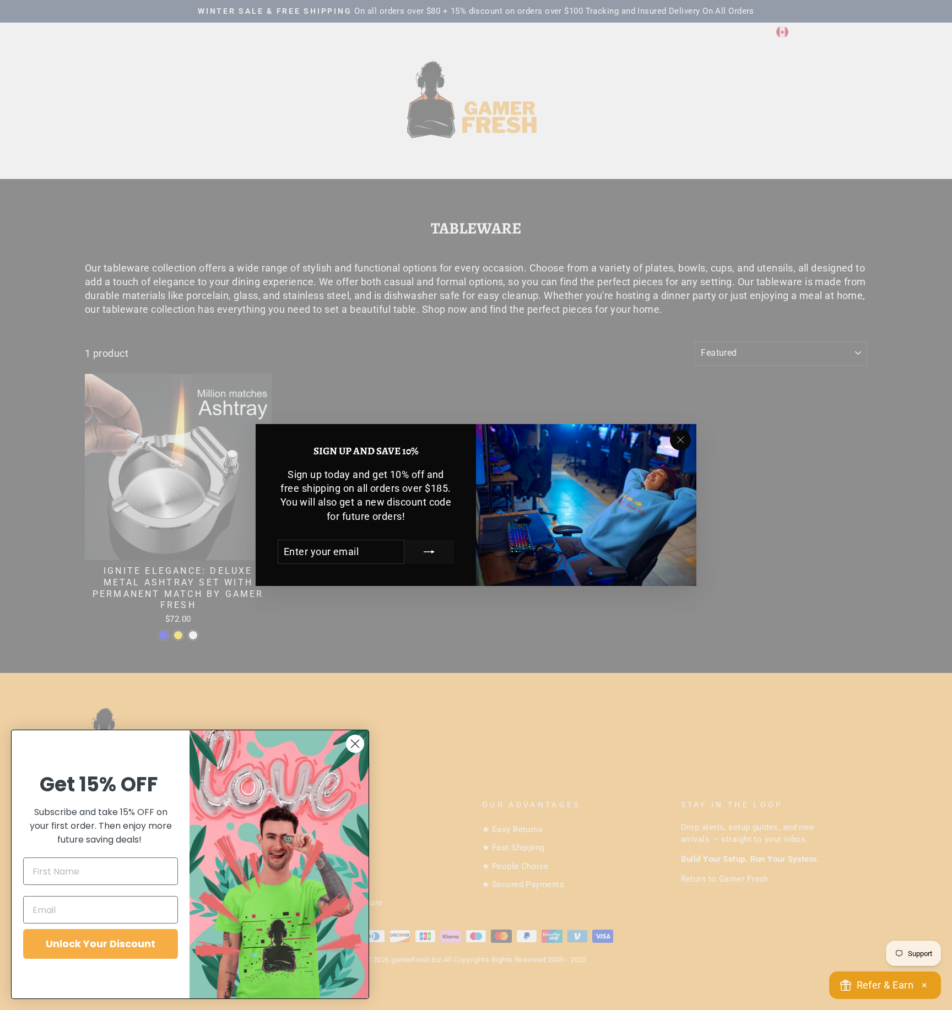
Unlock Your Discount (100, 944)
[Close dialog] (355, 743)
